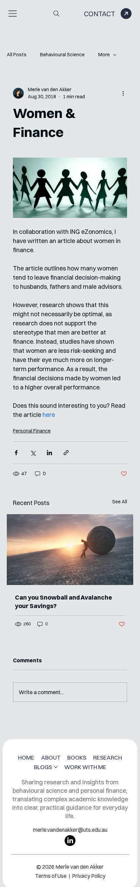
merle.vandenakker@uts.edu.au (70, 829)
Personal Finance (32, 431)
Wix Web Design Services (65, 871)
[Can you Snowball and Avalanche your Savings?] (70, 549)
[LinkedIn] (70, 840)
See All (119, 502)
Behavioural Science (62, 55)
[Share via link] (66, 452)
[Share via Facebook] (16, 452)
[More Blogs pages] (55, 767)
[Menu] (12, 13)
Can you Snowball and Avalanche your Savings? (63, 601)
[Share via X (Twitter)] (33, 452)
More (104, 55)
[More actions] (123, 93)
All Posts (17, 55)
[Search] (56, 13)
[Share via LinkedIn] (49, 452)
